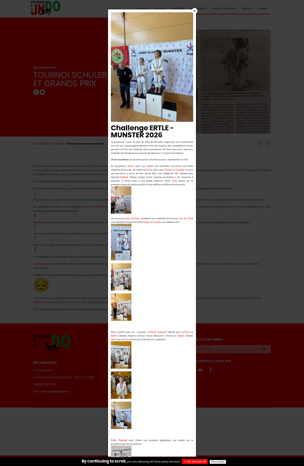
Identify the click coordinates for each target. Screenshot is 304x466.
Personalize (217, 462)
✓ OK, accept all (195, 461)
